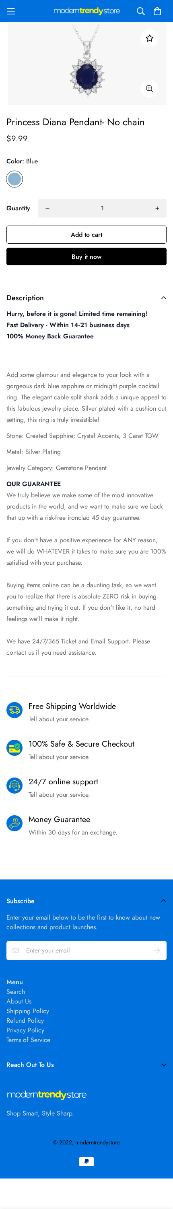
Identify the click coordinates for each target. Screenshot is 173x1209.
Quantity (18, 208)
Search (15, 991)
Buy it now (86, 256)
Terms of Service (28, 1039)
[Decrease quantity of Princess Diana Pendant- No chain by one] (47, 208)
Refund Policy (25, 1020)
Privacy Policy (25, 1030)
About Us (18, 1001)
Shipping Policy (27, 1011)
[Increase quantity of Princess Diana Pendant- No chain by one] (157, 208)
